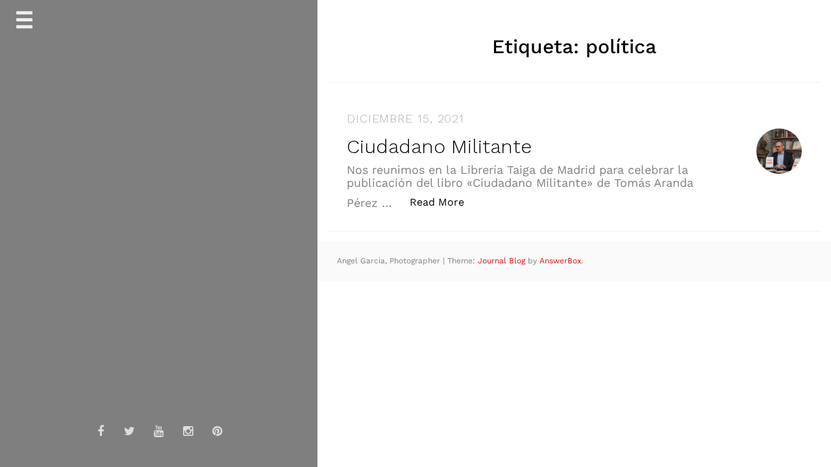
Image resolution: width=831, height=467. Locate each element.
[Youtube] (159, 431)
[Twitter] (130, 431)
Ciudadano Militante (439, 146)
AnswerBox (560, 260)
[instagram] (188, 431)
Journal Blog (503, 260)
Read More (444, 201)
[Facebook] (100, 431)
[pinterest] (217, 431)
